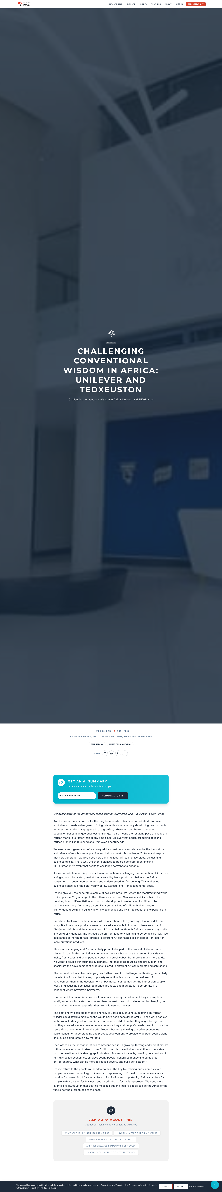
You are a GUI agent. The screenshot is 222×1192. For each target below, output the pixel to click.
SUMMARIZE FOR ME (112, 796)
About (168, 4)
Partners (156, 4)
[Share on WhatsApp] (111, 753)
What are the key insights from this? (87, 1133)
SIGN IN (179, 4)
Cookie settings (197, 1186)
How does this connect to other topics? (111, 1152)
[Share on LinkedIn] (118, 753)
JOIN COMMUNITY (196, 4)
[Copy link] (125, 753)
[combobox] (77, 795)
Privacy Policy (41, 1188)
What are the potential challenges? (111, 1139)
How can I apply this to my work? (137, 1133)
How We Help (115, 4)
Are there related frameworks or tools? (110, 1146)
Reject (166, 1186)
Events (143, 4)
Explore (131, 4)
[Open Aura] (215, 1185)
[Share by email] (105, 753)
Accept (180, 1186)
